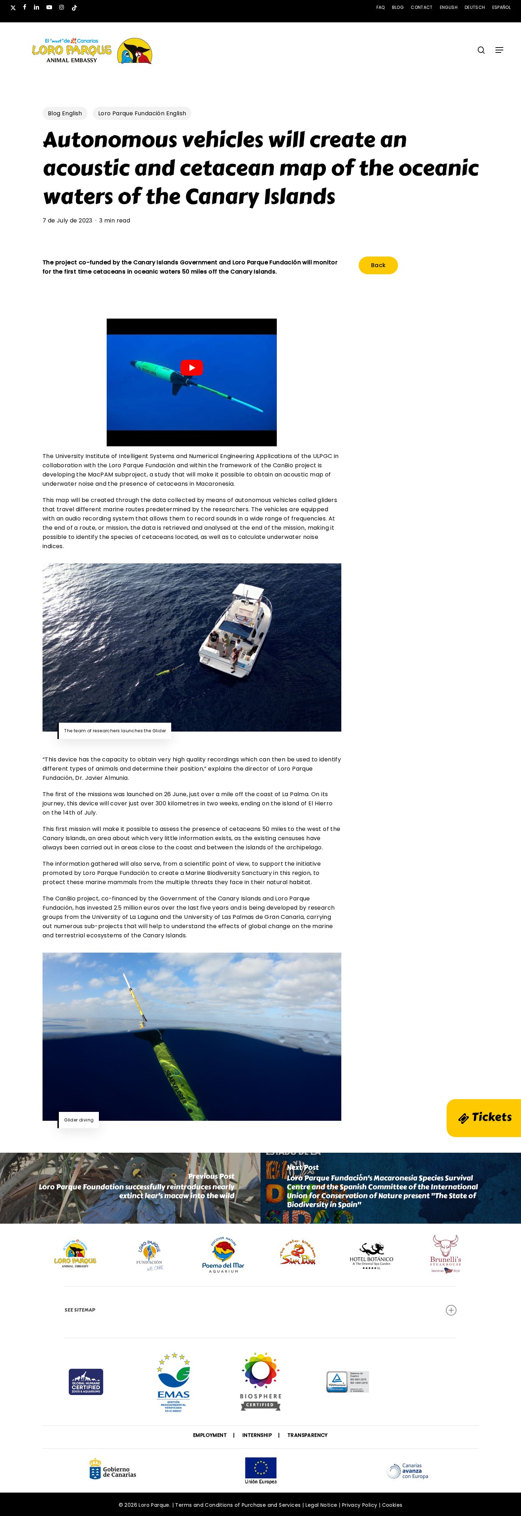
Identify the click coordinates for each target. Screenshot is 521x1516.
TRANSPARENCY (307, 1435)
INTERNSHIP (257, 1435)
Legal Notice (321, 1505)
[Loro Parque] (260, 1384)
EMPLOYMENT (210, 1435)
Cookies (392, 1505)
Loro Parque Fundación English (142, 113)
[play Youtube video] (192, 367)
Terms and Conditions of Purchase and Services (238, 1505)
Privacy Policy (359, 1505)
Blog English (65, 113)
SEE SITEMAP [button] (80, 1310)
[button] (499, 50)
